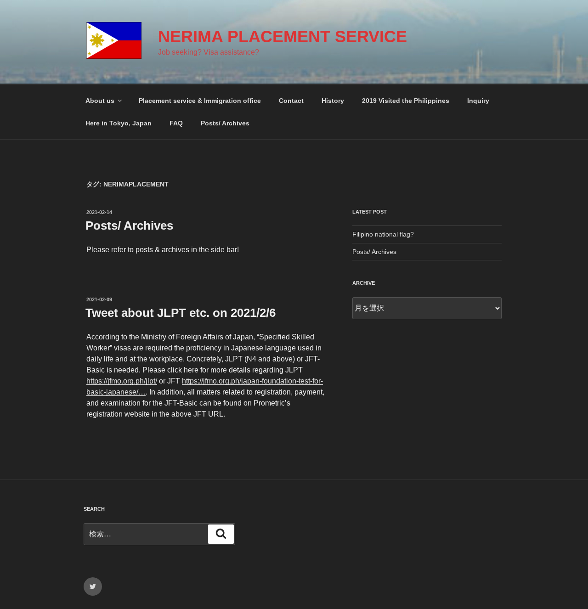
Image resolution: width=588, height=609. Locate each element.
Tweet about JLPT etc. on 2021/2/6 (180, 313)
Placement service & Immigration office (200, 100)
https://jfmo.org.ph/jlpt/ (121, 381)
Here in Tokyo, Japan (118, 123)
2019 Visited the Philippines (405, 100)
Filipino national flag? (383, 234)
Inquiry (478, 100)
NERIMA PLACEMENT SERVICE (282, 36)
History (333, 100)
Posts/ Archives (225, 123)
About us (99, 100)
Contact (291, 100)
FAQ (176, 123)
